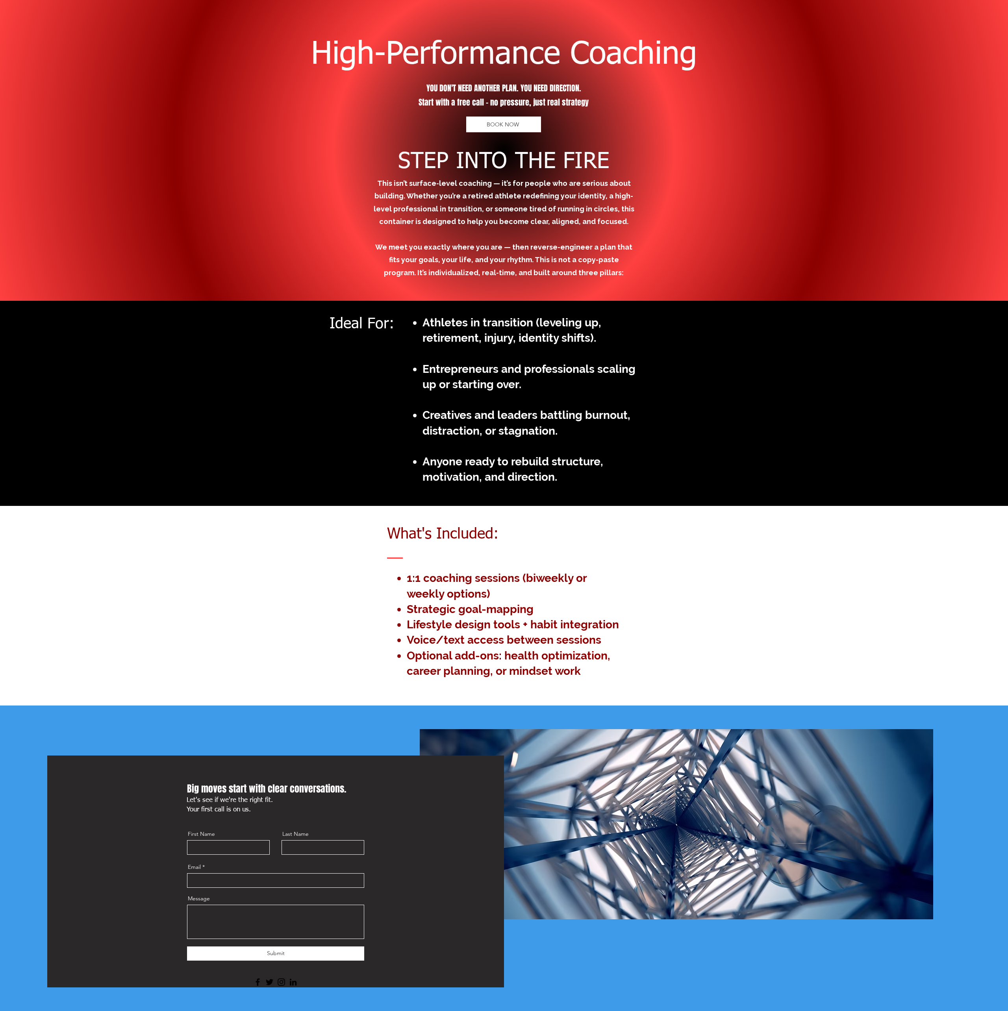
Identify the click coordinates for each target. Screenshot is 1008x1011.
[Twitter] (269, 982)
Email (194, 867)
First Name (201, 834)
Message (199, 898)
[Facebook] (258, 982)
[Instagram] (281, 982)
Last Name (295, 834)
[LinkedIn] (293, 982)
